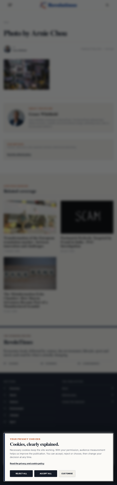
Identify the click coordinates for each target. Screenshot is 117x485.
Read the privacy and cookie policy (27, 463)
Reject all (21, 473)
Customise (67, 473)
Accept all (46, 473)
